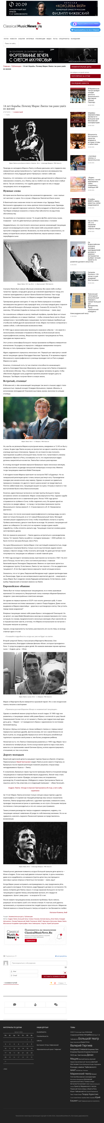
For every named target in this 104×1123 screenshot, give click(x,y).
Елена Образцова (84, 1064)
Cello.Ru (39, 1040)
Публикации (16, 66)
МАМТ (40, 921)
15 (27, 1048)
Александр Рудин (80, 1032)
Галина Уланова (34, 919)
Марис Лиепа (62, 921)
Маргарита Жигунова (50, 921)
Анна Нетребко (85, 1035)
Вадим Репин (85, 1042)
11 (10, 1048)
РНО (85, 1091)
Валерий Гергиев (81, 1045)
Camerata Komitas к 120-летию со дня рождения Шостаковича (93, 276)
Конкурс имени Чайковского (83, 1067)
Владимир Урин (93, 1049)
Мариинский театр (80, 1073)
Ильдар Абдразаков (95, 1064)
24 (5, 1057)
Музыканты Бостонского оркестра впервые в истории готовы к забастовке (94, 139)
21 (23, 1053)
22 (27, 1053)
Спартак (43, 923)
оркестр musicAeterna (93, 1101)
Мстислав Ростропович (78, 1084)
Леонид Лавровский (18, 921)
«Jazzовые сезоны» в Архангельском (94, 158)
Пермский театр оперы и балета (81, 1089)
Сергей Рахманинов (92, 1091)
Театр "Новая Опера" (76, 1094)
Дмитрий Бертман (84, 1059)
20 (18, 1053)
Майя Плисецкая (31, 921)
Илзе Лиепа (55, 919)
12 (14, 1048)
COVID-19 (72, 1032)
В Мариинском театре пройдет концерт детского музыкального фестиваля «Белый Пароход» (94, 95)
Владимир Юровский (91, 1052)
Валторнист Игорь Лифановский (47, 1045)
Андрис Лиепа (12, 919)
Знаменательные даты (16, 916)
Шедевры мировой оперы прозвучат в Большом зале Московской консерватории (94, 118)
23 (31, 1053)
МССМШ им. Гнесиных (82, 1070)
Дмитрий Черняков (85, 1062)
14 (23, 1048)
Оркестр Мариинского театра (85, 1086)
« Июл (5, 1069)
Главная (6, 66)
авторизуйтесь (62, 956)
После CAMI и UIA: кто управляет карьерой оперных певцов (94, 225)
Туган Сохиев (73, 1097)
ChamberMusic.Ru (42, 1036)
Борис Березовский (75, 1042)
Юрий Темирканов (83, 1101)
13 (18, 1048)
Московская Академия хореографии (15, 923)
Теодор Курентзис (90, 1094)
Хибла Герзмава (90, 1097)
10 (5, 1048)
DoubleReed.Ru (41, 1032)
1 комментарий (18, 112)
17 (5, 1053)
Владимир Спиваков (78, 1049)
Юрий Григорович (24, 762)
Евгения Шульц (45, 919)
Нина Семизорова (34, 923)
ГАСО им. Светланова (78, 1055)
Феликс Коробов (81, 1097)
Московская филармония (77, 1079)
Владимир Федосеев (77, 1052)
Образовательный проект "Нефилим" (49, 1049)
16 (31, 1048)
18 (10, 1053)
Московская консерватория (86, 1077)
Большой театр (23, 919)
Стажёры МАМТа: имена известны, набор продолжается (94, 202)
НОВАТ (88, 1084)
